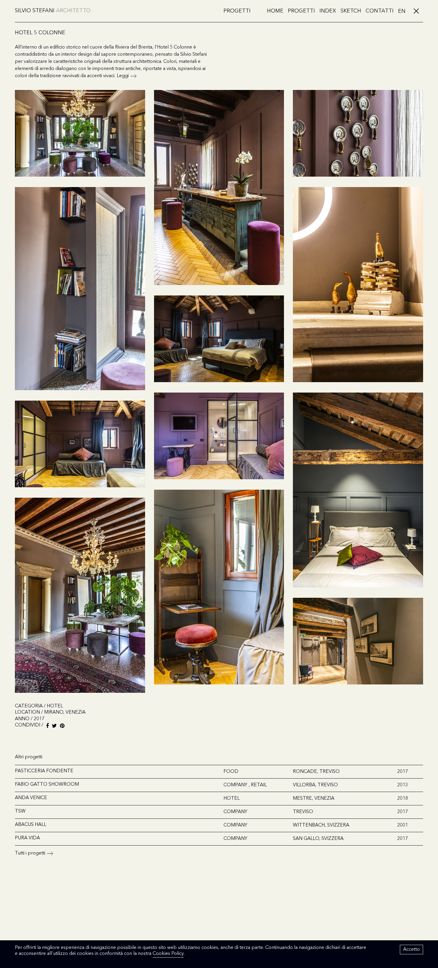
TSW (20, 811)
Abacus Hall (30, 824)
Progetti (237, 11)
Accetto (411, 949)
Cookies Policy (168, 953)
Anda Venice (31, 798)
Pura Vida (27, 838)
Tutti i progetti (30, 853)
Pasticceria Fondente (44, 771)
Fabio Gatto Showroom (47, 784)
